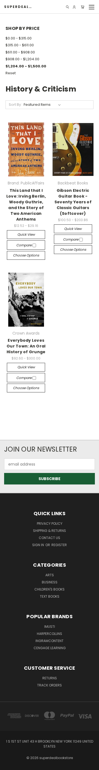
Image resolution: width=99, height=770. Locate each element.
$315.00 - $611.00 (20, 45)
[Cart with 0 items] (82, 7)
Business (49, 582)
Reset (11, 73)
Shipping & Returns (49, 530)
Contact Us (49, 537)
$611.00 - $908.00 (20, 52)
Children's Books (49, 589)
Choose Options (26, 255)
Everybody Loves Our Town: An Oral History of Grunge (26, 346)
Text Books (49, 596)
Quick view (26, 234)
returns (49, 678)
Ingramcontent (49, 640)
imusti (49, 626)
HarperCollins (49, 633)
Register (59, 545)
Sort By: (15, 104)
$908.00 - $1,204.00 (22, 59)
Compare (24, 245)
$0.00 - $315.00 (19, 38)
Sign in (38, 545)
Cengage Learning (50, 648)
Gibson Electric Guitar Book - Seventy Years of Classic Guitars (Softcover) (73, 202)
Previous (9, 765)
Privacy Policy (49, 523)
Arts (49, 575)
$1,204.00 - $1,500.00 (26, 66)
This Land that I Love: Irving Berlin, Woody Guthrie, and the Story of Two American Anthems (26, 205)
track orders (49, 685)
